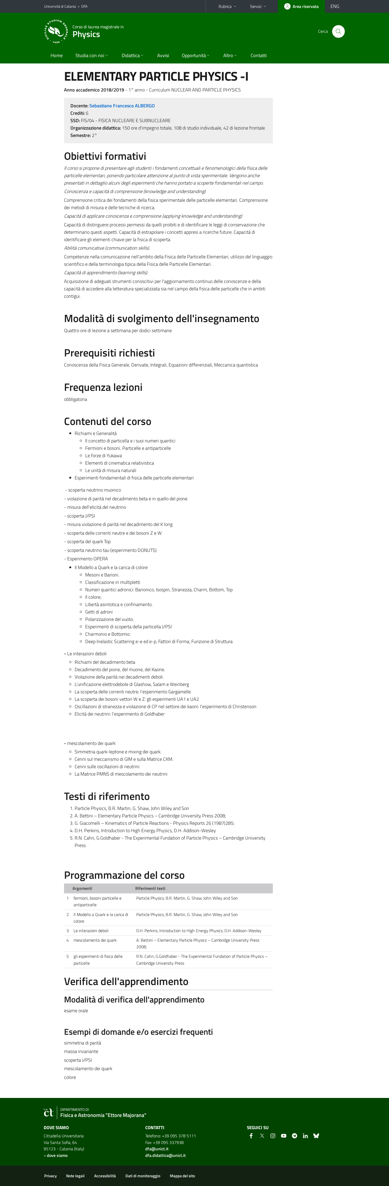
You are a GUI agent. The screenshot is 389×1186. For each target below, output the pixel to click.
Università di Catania (60, 6)
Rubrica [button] (225, 6)
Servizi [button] (255, 6)
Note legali (75, 1176)
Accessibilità (105, 1176)
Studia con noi (89, 55)
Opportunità (194, 55)
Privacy (50, 1176)
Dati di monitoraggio (142, 1176)
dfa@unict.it (157, 1149)
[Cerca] (338, 31)
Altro (228, 55)
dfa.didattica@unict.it (165, 1155)
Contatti (259, 55)
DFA (84, 6)
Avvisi (163, 55)
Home (57, 55)
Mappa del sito (182, 1176)
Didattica (131, 55)
